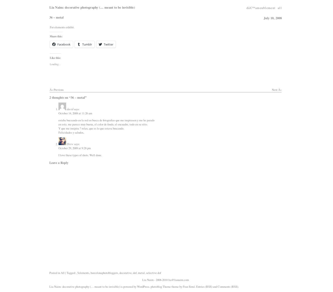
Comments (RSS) (228, 287)
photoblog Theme (161, 287)
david (70, 109)
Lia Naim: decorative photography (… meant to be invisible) (92, 7)
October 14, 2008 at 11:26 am (75, 113)
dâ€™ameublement (260, 6)
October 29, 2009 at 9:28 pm (74, 148)
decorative (125, 273)
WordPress (143, 287)
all (280, 6)
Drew (70, 144)
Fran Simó (189, 287)
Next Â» (277, 90)
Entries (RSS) (204, 287)
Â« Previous (57, 90)
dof (135, 273)
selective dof (153, 273)
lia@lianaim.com (178, 280)
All (63, 273)
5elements (83, 273)
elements (59, 27)
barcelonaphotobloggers (104, 273)
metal (141, 273)
